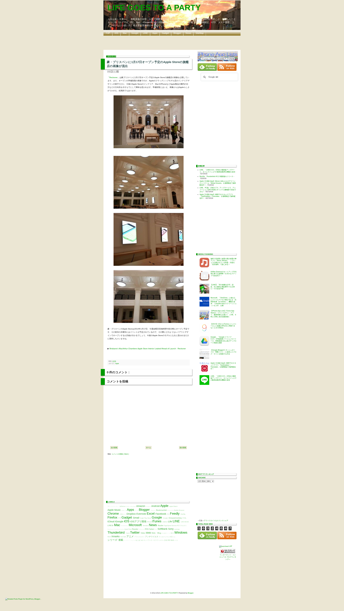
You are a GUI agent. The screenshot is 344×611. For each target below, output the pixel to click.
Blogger (177, 33)
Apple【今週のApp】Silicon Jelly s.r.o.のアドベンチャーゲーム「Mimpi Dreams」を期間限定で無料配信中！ (218, 183)
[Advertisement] (173, 42)
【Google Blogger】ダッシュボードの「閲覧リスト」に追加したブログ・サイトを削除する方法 (223, 352)
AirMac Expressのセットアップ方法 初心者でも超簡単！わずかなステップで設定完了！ (224, 274)
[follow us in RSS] (226, 70)
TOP (108, 33)
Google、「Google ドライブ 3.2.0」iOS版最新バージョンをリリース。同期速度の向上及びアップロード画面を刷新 (223, 340)
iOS (116, 33)
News (188, 33)
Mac (125, 33)
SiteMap (200, 33)
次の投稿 (114, 448)
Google (134, 33)
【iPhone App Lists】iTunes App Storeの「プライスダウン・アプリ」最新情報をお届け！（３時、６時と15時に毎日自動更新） (223, 314)
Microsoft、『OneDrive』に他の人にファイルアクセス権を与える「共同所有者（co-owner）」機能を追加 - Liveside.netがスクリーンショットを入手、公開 (223, 302)
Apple (117, 363)
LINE (145, 33)
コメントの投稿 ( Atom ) (120, 454)
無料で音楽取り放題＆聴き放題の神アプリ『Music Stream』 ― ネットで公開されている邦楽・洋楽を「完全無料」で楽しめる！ (223, 261)
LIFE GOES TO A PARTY (154, 7)
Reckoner (113, 77)
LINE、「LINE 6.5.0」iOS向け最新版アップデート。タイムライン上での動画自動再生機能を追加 (217, 171)
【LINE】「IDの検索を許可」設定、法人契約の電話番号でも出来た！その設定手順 (223, 287)
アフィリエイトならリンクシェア (216, 521)
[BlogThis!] (111, 71)
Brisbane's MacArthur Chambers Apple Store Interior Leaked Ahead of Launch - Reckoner (148, 348)
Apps (154, 33)
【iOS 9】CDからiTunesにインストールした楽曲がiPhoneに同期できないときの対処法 (223, 326)
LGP (230, 546)
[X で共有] (114, 71)
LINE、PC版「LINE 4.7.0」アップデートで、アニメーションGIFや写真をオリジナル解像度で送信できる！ (218, 190)
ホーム (148, 448)
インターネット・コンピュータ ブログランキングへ (228, 557)
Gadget (165, 33)
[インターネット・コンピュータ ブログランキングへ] (227, 552)
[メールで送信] (108, 71)
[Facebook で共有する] (117, 71)
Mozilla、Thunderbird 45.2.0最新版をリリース (216, 176)
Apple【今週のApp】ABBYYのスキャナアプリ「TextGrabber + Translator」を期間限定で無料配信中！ (217, 196)
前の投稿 (183, 448)
